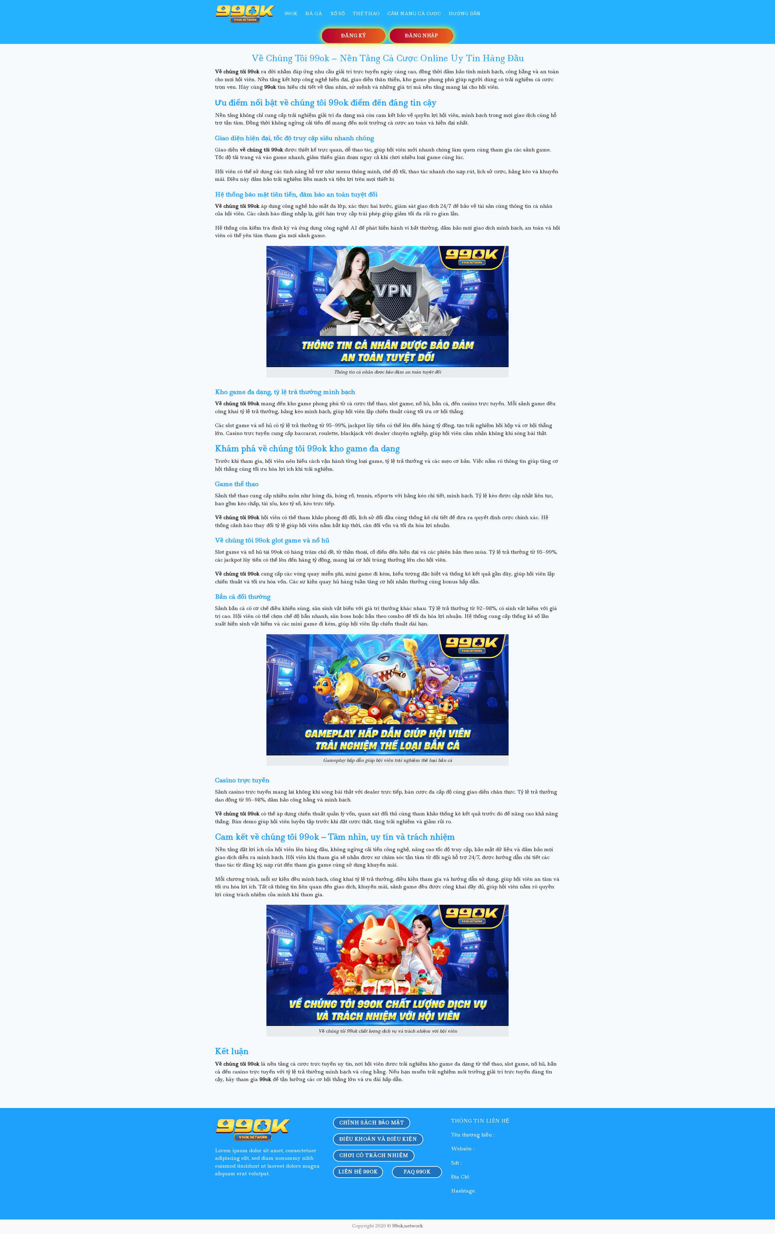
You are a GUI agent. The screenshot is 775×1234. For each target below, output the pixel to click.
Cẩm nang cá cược (414, 14)
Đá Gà (313, 14)
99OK (291, 14)
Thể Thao (366, 14)
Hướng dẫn (465, 14)
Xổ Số (337, 14)
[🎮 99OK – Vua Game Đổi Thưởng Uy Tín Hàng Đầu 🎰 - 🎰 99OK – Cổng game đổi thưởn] (245, 13)
